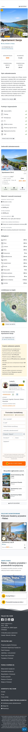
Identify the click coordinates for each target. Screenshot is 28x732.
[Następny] (24, 531)
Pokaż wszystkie (7, 138)
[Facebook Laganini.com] (2, 619)
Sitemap (13, 635)
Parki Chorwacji (5, 650)
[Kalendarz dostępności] (25, 547)
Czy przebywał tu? (7, 48)
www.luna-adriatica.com (8, 405)
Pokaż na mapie (10, 324)
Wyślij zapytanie (15, 463)
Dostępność (14, 189)
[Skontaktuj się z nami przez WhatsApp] (12, 394)
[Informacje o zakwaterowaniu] (25, 545)
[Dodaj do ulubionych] (25, 524)
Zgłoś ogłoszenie (14, 503)
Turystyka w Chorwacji (7, 658)
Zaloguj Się (5, 706)
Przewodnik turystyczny (7, 671)
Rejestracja (5, 708)
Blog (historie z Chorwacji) (8, 674)
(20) (24, 168)
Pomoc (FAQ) (4, 697)
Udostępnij (23, 6)
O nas (2, 694)
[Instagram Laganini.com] (5, 619)
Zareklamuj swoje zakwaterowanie (11, 703)
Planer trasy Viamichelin (7, 655)
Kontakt (3, 691)
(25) (25, 34)
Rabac (3, 6)
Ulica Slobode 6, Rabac (8, 43)
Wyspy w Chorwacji (6, 682)
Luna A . (7, 32)
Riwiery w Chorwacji (6, 679)
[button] (14, 307)
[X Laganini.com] (12, 619)
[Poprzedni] (4, 531)
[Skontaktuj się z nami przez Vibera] (17, 394)
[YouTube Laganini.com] (9, 619)
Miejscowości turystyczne (8, 668)
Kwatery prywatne (6, 676)
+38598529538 (6, 394)
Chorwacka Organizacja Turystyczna (11, 647)
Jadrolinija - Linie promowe (8, 653)
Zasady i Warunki (5, 635)
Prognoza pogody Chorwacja (9, 645)
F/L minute (22, 189)
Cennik (5, 189)
